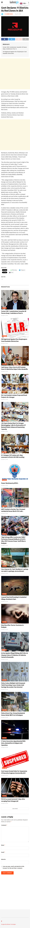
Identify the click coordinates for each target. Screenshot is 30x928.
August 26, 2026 (5, 601)
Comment (4, 825)
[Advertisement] (15, 73)
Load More (15, 808)
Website (3, 859)
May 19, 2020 (18, 14)
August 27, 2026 (5, 315)
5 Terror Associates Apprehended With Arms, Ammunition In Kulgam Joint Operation (13, 743)
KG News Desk (9, 14)
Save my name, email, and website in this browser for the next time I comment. (13, 867)
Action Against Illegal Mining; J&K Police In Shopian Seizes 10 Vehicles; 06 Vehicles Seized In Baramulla (14, 655)
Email (3, 852)
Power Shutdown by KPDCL (9, 483)
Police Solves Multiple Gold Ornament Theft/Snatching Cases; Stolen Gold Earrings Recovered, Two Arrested (13, 685)
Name (3, 845)
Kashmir (4, 308)
